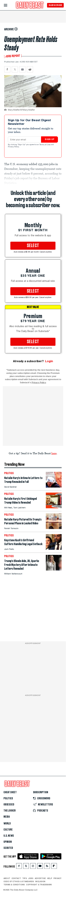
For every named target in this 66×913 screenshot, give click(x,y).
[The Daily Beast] (30, 5)
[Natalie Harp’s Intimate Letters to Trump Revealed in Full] (54, 486)
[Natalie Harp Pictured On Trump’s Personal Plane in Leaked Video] (54, 528)
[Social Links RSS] (47, 866)
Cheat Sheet (10, 792)
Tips (24, 878)
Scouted (8, 848)
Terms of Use (45, 145)
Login (49, 361)
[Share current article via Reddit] (30, 69)
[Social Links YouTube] (40, 866)
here (54, 453)
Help (49, 878)
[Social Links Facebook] (19, 866)
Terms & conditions (14, 885)
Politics (8, 798)
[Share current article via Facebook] (7, 69)
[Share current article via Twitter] (15, 69)
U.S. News (9, 835)
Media (7, 816)
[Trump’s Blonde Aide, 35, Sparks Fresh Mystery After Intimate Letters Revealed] (54, 569)
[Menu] (8, 5)
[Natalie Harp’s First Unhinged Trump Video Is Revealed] (54, 507)
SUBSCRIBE (55, 5)
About (7, 878)
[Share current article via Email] (22, 69)
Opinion (8, 841)
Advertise (40, 878)
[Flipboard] (54, 866)
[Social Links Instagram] (33, 866)
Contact (16, 878)
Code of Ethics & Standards (19, 881)
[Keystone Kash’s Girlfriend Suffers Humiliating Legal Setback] (54, 548)
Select (33, 245)
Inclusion (40, 881)
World (7, 823)
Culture (8, 829)
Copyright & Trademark (39, 885)
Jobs (30, 878)
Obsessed (9, 804)
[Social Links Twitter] (26, 866)
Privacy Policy (13, 147)
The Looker (10, 810)
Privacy (58, 878)
